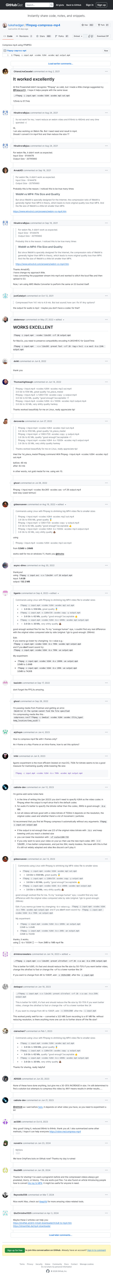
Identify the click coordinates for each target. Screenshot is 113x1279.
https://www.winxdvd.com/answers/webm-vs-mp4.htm (39, 211)
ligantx (17, 593)
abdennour (19, 319)
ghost (17, 483)
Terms (22, 1264)
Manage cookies (87, 1264)
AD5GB (17, 1078)
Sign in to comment (96, 1250)
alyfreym (18, 732)
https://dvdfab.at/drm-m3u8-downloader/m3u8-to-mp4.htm (42, 1223)
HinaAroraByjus (22, 112)
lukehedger (16, 25)
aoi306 (17, 1121)
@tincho (60, 553)
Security (39, 1264)
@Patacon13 (19, 90)
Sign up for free (14, 1250)
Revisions (25, 36)
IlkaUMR (18, 1170)
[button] (89, 36)
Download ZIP (103, 36)
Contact (74, 1264)
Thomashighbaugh (23, 382)
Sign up (101, 4)
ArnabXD (18, 170)
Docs (66, 1264)
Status (47, 1264)
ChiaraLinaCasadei (23, 71)
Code (9, 36)
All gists (60, 5)
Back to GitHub (73, 5)
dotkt (16, 361)
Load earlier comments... (60, 63)
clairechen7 (19, 1031)
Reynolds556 (20, 1194)
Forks (63, 36)
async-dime (20, 565)
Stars (45, 36)
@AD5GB (17, 1107)
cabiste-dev (20, 787)
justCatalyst (20, 295)
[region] (56, 55)
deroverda (19, 421)
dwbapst (18, 986)
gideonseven (20, 504)
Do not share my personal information (56, 1267)
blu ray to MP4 (35, 1183)
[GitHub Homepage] (48, 1271)
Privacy (30, 1264)
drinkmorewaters (22, 954)
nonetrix (18, 1143)
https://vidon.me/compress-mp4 (65, 1131)
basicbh (18, 683)
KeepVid (43, 1201)
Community (57, 1264)
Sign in (90, 4)
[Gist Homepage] (14, 5)
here (40, 1107)
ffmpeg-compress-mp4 (43, 25)
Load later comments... (60, 1235)
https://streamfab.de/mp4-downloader (31, 1226)
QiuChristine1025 (22, 1213)
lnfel (16, 756)
